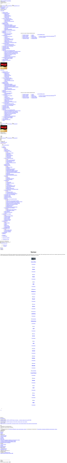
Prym (33, 395)
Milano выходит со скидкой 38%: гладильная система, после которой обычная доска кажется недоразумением (18, 423)
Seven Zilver (33, 261)
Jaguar (33, 269)
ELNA (33, 335)
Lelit (33, 328)
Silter (33, 402)
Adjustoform (33, 321)
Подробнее (33, 264)
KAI (33, 387)
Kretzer (33, 380)
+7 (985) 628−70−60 (3, 8)
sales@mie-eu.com (3, 449)
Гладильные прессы (9, 191)
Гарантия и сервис (3, 435)
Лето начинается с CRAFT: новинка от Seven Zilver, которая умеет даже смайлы (13, 421)
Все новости (2, 418)
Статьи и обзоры (3, 444)
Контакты (2, 438)
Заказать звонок (3, 143)
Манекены (8, 177)
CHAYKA (33, 313)
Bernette (33, 365)
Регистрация (2, 7)
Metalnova (33, 291)
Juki (33, 343)
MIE (33, 284)
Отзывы (1, 445)
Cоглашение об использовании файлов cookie (8, 441)
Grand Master (33, 372)
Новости (1, 432)
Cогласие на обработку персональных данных (8, 440)
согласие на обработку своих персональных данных (17, 429)
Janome (33, 350)
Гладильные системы (9, 152)
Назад (5, 148)
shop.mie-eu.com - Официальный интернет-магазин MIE (6, 453)
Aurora (33, 306)
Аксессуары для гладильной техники (12, 200)
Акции (1, 433)
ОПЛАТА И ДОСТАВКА (8, 215)
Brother (33, 358)
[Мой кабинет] (0, 122)
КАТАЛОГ (6, 149)
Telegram (5, 246)
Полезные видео (3, 446)
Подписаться (3, 430)
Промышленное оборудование (11, 209)
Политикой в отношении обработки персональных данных (47, 429)
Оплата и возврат (3, 436)
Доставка (1, 437)
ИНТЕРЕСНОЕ (7, 222)
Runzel (33, 298)
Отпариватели (8, 182)
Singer (33, 276)
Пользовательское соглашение (5, 442)
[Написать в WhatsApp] (1, 135)
